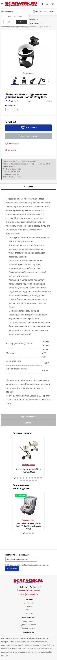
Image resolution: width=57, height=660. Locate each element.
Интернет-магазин (28, 618)
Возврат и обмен (28, 628)
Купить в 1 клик (28, 136)
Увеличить (29, 73)
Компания (29, 599)
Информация (28, 632)
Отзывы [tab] (28, 423)
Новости (28, 606)
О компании (28, 603)
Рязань (7, 11)
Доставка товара (28, 625)
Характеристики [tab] (28, 417)
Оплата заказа (28, 621)
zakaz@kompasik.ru (28, 594)
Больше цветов (28, 465)
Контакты (29, 613)
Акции (28, 610)
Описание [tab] (28, 186)
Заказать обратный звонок (28, 590)
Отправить (12, 568)
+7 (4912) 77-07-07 (46, 11)
